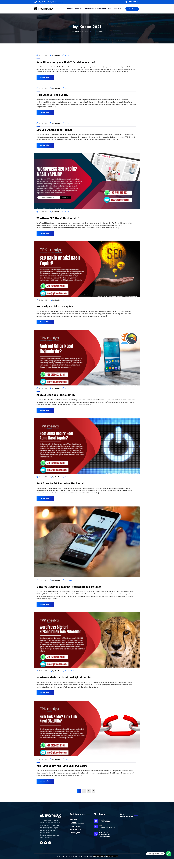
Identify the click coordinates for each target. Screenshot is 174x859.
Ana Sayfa (73, 820)
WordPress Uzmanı (112, 856)
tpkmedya (57, 55)
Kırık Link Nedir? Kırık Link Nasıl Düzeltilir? (62, 765)
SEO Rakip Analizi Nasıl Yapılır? (55, 306)
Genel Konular (69, 671)
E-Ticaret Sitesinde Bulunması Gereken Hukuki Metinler (69, 586)
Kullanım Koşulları (76, 829)
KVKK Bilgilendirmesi (77, 823)
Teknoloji (67, 759)
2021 (93, 31)
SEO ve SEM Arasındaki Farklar (54, 129)
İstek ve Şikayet (75, 833)
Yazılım (67, 55)
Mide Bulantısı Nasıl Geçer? (52, 94)
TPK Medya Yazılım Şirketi (80, 31)
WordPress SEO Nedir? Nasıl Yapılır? (58, 218)
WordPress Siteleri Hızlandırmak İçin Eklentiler (64, 677)
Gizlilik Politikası (75, 826)
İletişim (116, 9)
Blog (109, 9)
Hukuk (67, 580)
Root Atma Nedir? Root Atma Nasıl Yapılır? (62, 483)
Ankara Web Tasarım (99, 856)
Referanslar (101, 9)
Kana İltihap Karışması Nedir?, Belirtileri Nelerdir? (66, 62)
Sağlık (66, 88)
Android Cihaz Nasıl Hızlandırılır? (56, 394)
